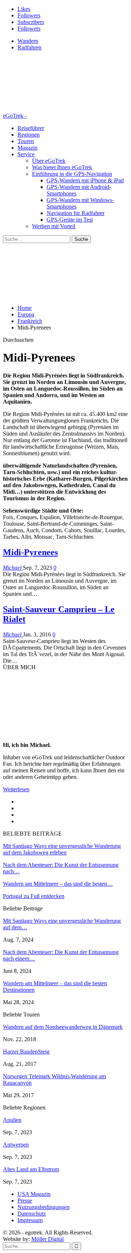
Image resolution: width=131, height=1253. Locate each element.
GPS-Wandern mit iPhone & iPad (85, 180)
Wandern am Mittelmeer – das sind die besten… (58, 884)
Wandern (27, 41)
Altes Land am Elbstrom (31, 1169)
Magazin (27, 148)
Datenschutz (31, 1213)
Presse (24, 1200)
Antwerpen (16, 1144)
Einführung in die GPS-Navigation (72, 174)
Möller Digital (47, 1239)
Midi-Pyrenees (30, 552)
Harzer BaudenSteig (26, 1051)
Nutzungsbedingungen (43, 1207)
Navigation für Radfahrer (75, 213)
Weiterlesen (16, 789)
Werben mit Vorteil (53, 226)
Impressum (30, 1220)
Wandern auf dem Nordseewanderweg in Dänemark (63, 1027)
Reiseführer (30, 128)
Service (26, 154)
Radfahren (29, 47)
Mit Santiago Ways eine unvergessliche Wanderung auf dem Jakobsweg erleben (62, 849)
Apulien (12, 1120)
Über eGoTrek (49, 161)
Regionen (28, 135)
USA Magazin (34, 1194)
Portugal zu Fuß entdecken (33, 896)
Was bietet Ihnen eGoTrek (62, 167)
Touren (25, 141)
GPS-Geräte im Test (70, 220)
